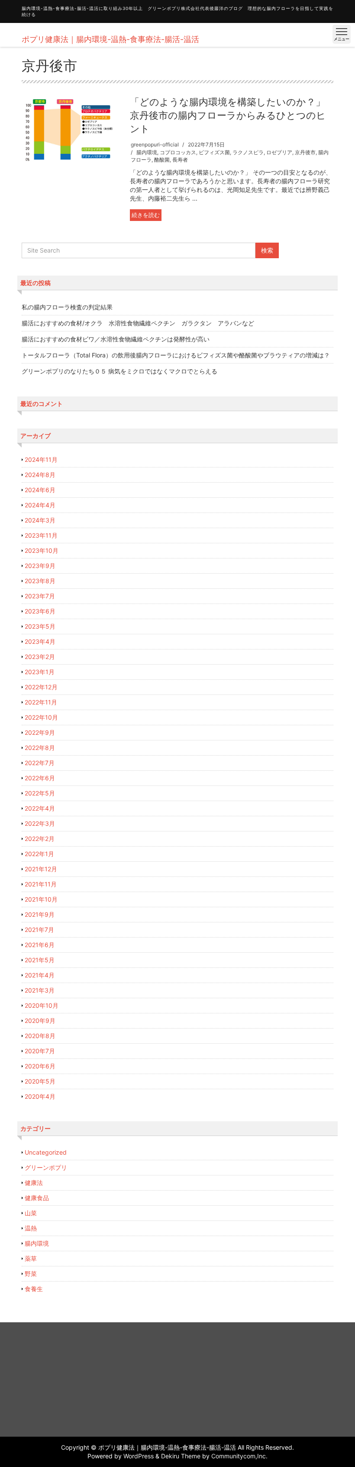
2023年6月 (40, 611)
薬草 (31, 1258)
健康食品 (37, 1197)
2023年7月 (40, 596)
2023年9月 (40, 565)
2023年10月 (41, 550)
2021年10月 (41, 899)
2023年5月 (40, 626)
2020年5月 (40, 1081)
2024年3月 (40, 520)
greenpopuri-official (155, 144)
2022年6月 (40, 778)
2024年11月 (41, 459)
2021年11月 (41, 884)
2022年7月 (40, 762)
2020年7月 (40, 1051)
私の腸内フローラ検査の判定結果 (67, 307)
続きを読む (146, 214)
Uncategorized (46, 1152)
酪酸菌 (162, 159)
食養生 (34, 1288)
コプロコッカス (178, 152)
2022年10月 (41, 717)
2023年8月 (40, 580)
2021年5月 (40, 960)
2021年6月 (40, 944)
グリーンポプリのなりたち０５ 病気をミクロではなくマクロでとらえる (119, 371)
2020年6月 (40, 1066)
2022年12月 (41, 687)
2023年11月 (41, 535)
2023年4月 (40, 641)
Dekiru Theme (180, 1456)
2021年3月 (40, 990)
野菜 (31, 1273)
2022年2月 (40, 838)
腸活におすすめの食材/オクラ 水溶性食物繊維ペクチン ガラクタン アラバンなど (138, 323)
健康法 (34, 1182)
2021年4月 (40, 975)
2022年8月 (40, 747)
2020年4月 (40, 1096)
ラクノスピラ (248, 152)
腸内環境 (146, 152)
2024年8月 (40, 474)
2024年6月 (40, 489)
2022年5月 (40, 793)
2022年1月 (39, 853)
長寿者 (180, 159)
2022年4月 (40, 808)
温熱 (31, 1228)
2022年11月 (41, 702)
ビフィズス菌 (214, 152)
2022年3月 (40, 823)
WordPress (138, 1456)
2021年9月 (40, 914)
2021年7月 (39, 929)
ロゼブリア (279, 152)
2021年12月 (41, 869)
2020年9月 (40, 1020)
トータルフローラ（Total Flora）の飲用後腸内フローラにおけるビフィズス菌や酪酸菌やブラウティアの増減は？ (176, 355)
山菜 (31, 1213)
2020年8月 (40, 1035)
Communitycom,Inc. (239, 1456)
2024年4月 (40, 505)
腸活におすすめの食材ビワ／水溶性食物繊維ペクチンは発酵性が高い (116, 339)
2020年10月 (41, 1005)
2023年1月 (40, 671)
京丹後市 (305, 152)
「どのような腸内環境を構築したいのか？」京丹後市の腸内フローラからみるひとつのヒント (228, 115)
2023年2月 (40, 656)
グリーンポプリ (46, 1167)
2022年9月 (40, 732)
